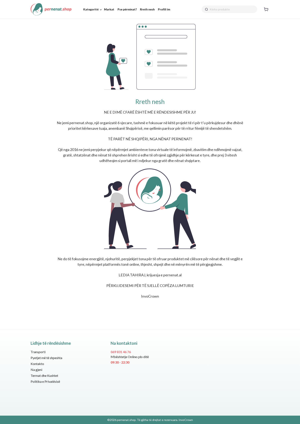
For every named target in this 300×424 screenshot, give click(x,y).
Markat (109, 9)
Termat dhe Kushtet (44, 375)
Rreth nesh (147, 9)
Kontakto (37, 364)
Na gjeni (36, 370)
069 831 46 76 (121, 352)
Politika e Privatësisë (45, 381)
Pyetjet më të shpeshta (46, 358)
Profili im (164, 9)
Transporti (38, 352)
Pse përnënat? (127, 9)
